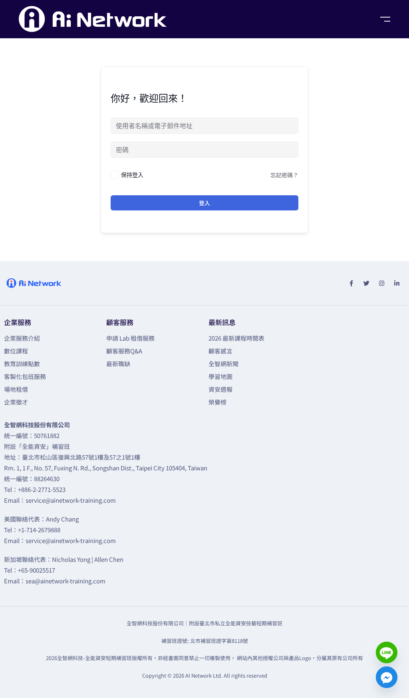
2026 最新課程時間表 (236, 338)
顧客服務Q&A (124, 351)
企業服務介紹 (22, 338)
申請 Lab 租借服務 (130, 338)
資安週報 (220, 389)
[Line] (386, 652)
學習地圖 (220, 376)
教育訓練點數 (22, 363)
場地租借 (16, 389)
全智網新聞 (223, 363)
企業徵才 (16, 402)
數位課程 (16, 351)
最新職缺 (118, 363)
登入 (204, 203)
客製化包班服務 (25, 376)
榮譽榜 (217, 402)
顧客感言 (220, 351)
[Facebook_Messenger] (386, 677)
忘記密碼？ (284, 175)
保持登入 (132, 174)
